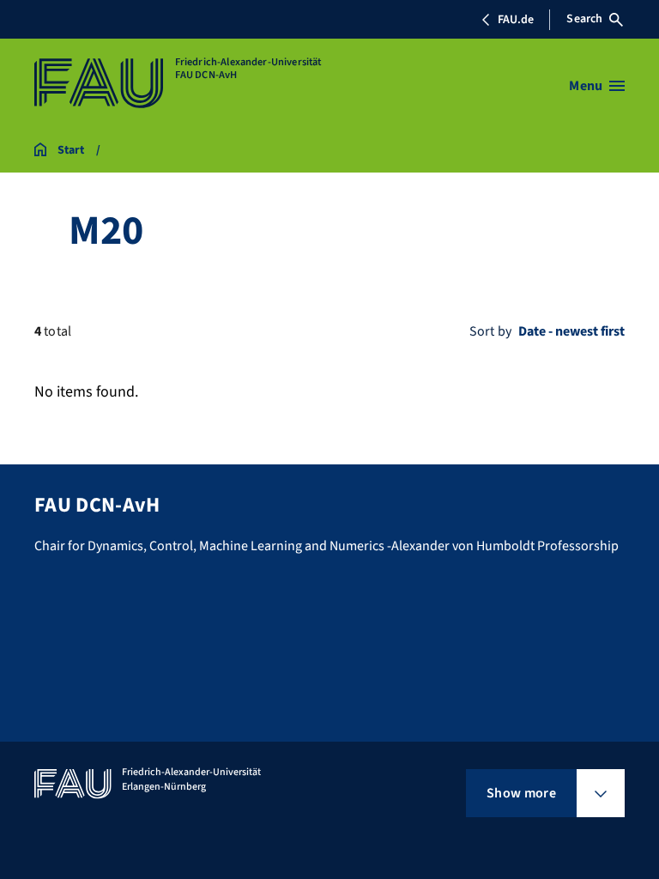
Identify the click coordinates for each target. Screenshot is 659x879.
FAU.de (516, 19)
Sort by (490, 331)
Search (584, 18)
